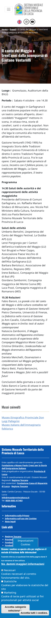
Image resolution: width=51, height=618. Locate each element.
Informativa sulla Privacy (17, 515)
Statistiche (10, 581)
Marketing (10, 592)
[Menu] (9, 9)
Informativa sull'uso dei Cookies (21, 518)
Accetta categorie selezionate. (15, 609)
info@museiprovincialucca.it (15, 497)
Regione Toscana (20, 480)
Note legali (10, 521)
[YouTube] (32, 22)
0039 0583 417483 (14, 500)
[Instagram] (26, 22)
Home (5, 29)
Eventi (13, 29)
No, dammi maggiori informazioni (22, 564)
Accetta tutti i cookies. (34, 612)
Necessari (10, 570)
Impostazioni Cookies (25, 542)
